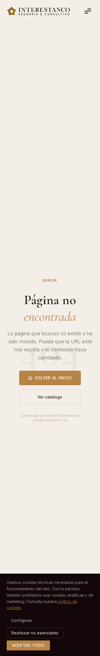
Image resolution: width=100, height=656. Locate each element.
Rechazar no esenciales (34, 632)
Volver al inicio (53, 377)
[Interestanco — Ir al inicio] (38, 11)
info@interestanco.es (50, 420)
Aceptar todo (28, 645)
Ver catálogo (50, 397)
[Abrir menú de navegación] (87, 11)
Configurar (21, 620)
